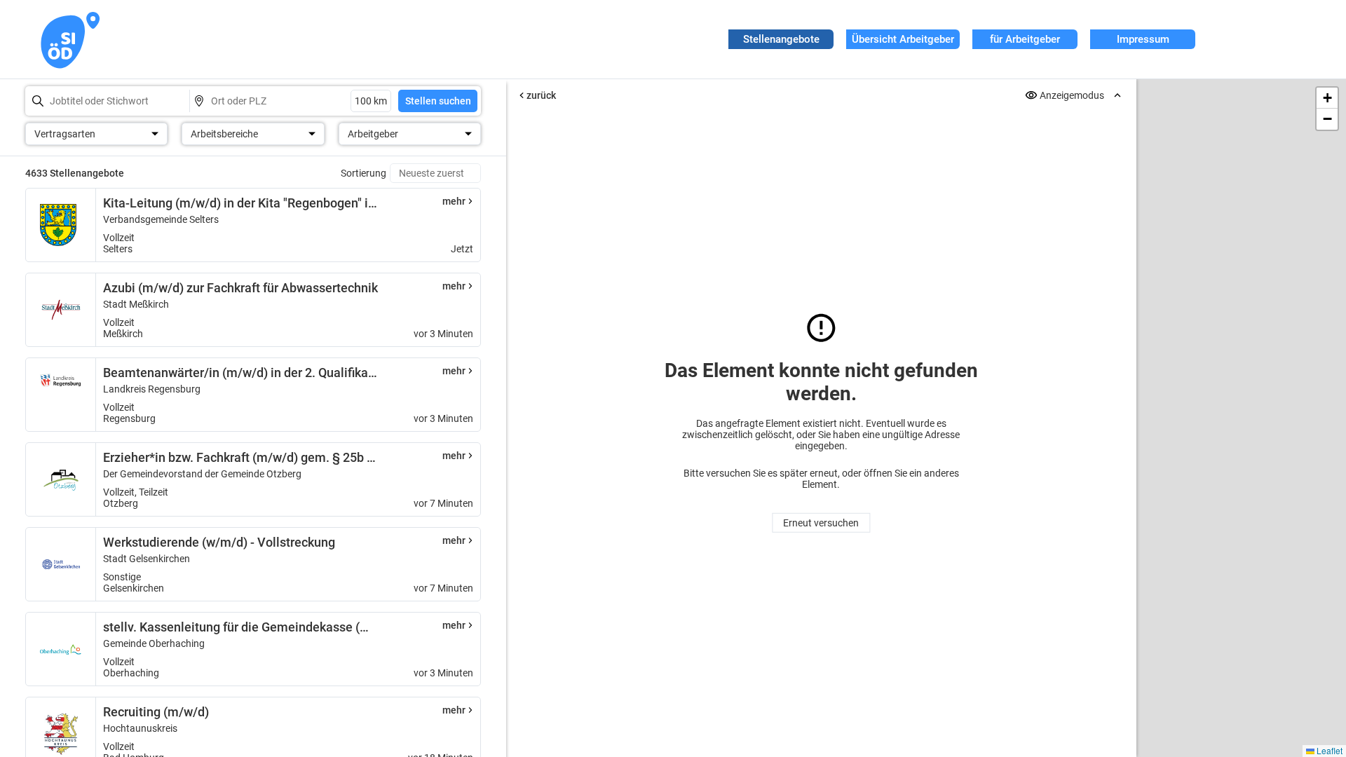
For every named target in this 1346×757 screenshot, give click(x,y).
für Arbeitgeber (1025, 39)
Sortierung (363, 173)
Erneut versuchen (821, 522)
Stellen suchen (438, 101)
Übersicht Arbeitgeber (903, 39)
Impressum (1143, 39)
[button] (1327, 98)
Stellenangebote (781, 39)
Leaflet (1328, 750)
